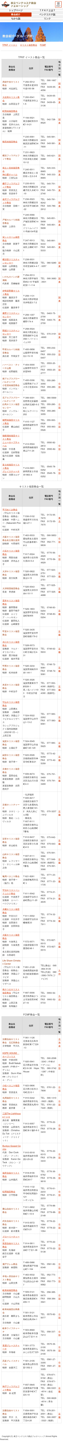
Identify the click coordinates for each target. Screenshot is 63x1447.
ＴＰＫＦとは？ (47, 10)
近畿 (59, 574)
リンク (47, 18)
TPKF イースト (9, 44)
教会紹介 (15, 14)
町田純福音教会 (9, 110)
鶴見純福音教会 (9, 141)
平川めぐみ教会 (9, 509)
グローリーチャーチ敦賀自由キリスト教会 (11, 1241)
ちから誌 (15, 18)
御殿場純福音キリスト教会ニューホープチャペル (11, 440)
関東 (59, 85)
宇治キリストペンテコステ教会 (11, 891)
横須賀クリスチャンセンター (11, 261)
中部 (59, 352)
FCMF (43, 44)
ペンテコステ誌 (47, 14)
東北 (59, 519)
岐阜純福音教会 (9, 1290)
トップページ (16, 10)
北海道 (59, 1042)
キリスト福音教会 (28, 44)
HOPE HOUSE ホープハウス (10, 1054)
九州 (59, 972)
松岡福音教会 (8, 1191)
